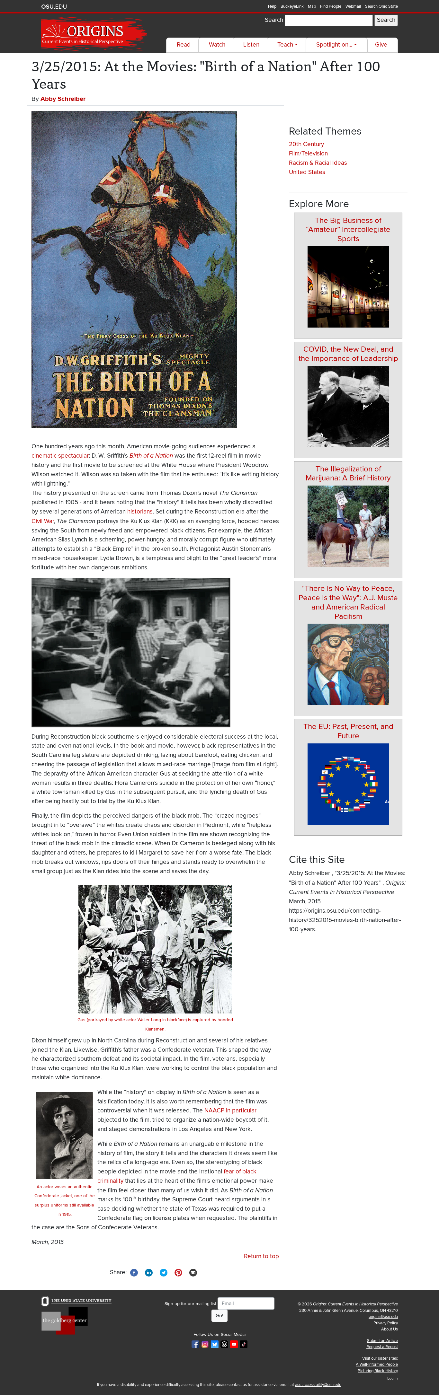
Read (184, 44)
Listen (251, 44)
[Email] (193, 1272)
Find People (330, 6)
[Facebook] (134, 1272)
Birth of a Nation (151, 455)
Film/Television (308, 153)
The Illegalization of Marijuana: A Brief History (348, 473)
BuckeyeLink (292, 6)
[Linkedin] (148, 1272)
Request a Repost (382, 1346)
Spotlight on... (334, 44)
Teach (285, 44)
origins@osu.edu (383, 1316)
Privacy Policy (385, 1323)
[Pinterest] (178, 1272)
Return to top (261, 1256)
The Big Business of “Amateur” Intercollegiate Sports (348, 230)
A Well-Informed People (377, 1364)
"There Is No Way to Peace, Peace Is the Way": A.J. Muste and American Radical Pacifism (348, 602)
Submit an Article (382, 1340)
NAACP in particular (230, 1110)
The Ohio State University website (54, 6)
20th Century (306, 144)
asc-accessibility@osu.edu (318, 1384)
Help (272, 6)
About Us (389, 1329)
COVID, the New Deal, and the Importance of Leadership (348, 354)
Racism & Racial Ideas (318, 163)
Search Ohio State (381, 6)
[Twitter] (163, 1272)
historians (140, 511)
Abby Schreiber (62, 99)
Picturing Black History (378, 1370)
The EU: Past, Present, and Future (348, 731)
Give (381, 44)
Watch (217, 44)
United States (307, 172)
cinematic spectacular (60, 456)
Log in (392, 1378)
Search (274, 20)
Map (312, 6)
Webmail (353, 6)
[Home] (94, 34)
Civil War (42, 521)
